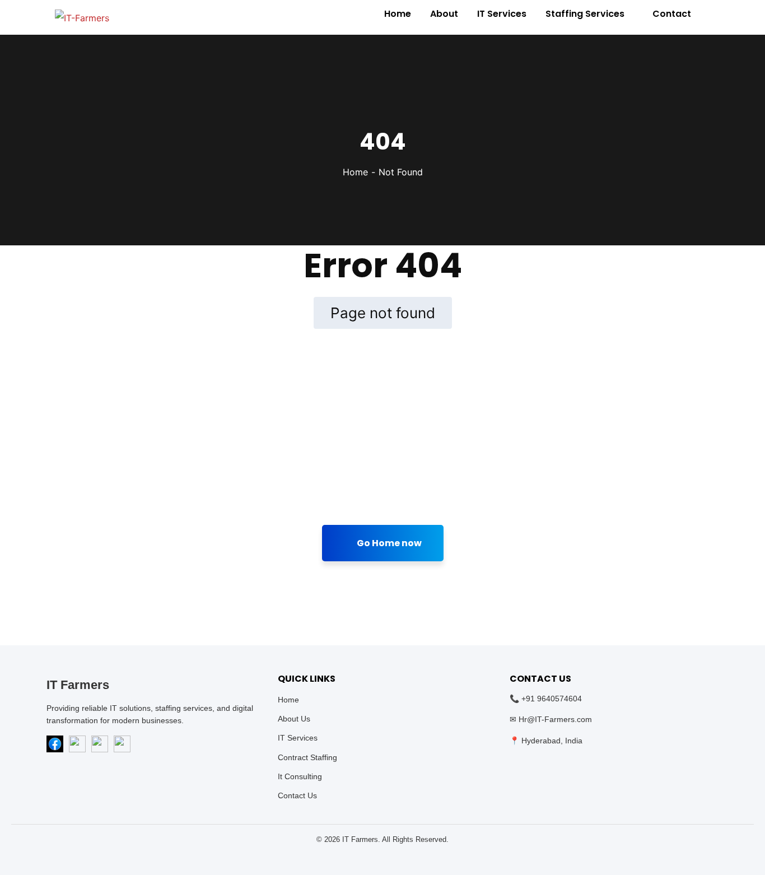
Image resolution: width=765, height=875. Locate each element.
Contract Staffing (307, 757)
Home (355, 172)
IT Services (298, 737)
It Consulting (300, 776)
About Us (294, 718)
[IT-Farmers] (82, 17)
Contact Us (297, 795)
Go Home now (388, 543)
